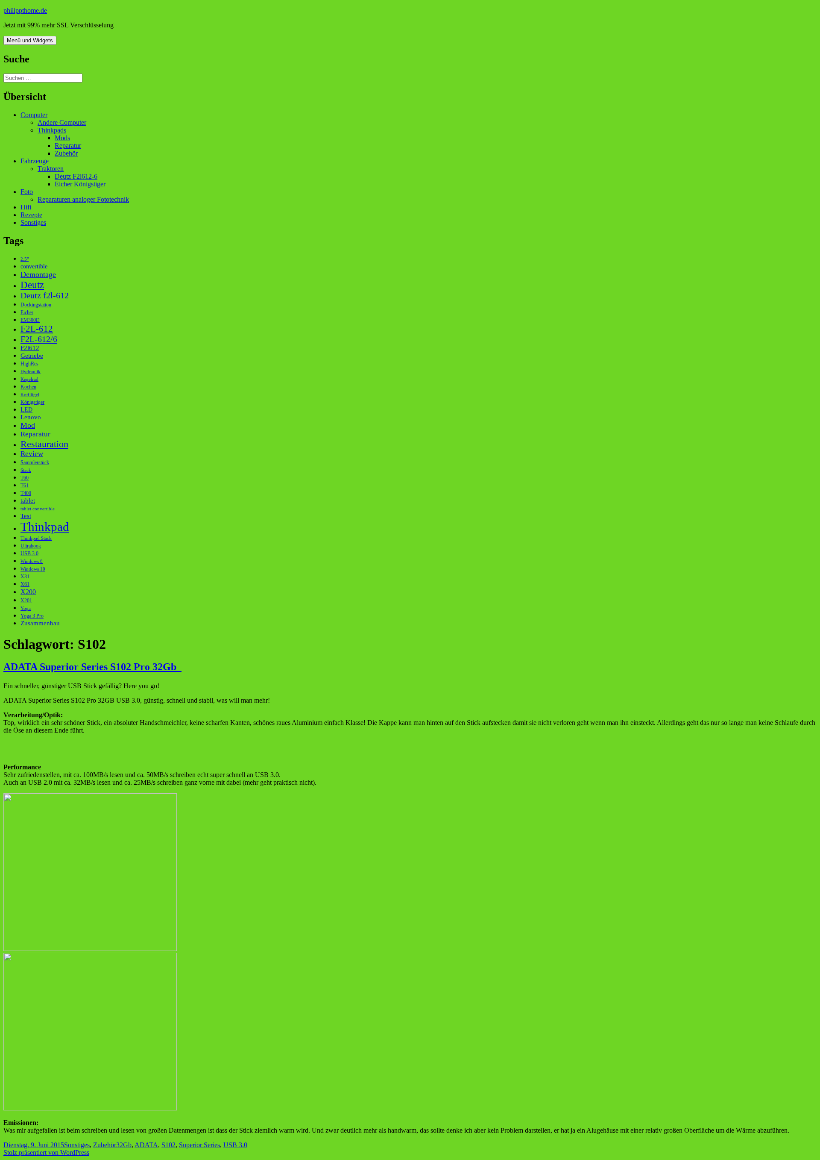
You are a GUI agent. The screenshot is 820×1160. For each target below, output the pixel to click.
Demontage (38, 274)
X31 (24, 577)
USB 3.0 (29, 553)
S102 (168, 1144)
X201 (26, 601)
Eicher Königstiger (80, 184)
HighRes (29, 364)
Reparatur (68, 145)
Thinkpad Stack (36, 538)
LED (26, 409)
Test (25, 515)
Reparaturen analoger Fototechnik (83, 199)
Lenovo (30, 417)
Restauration (44, 444)
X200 (28, 592)
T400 (25, 493)
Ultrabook (30, 546)
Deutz (32, 284)
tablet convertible (37, 508)
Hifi (25, 207)
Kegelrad (29, 379)
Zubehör (66, 153)
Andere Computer (62, 122)
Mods (62, 137)
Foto (26, 191)
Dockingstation (35, 305)
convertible (33, 266)
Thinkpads (52, 130)
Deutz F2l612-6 (76, 176)
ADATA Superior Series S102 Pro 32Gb (92, 666)
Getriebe (31, 355)
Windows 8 (31, 561)
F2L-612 (36, 329)
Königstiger (32, 402)
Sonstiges (33, 222)
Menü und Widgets (30, 40)
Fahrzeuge (34, 161)
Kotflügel (29, 394)
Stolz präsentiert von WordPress (46, 1152)
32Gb (124, 1144)
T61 (24, 486)
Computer (33, 114)
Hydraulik (30, 371)
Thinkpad (44, 526)
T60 (24, 478)
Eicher (26, 312)
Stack (25, 470)
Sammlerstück (34, 462)
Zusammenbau (40, 623)
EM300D (30, 320)
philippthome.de (25, 10)
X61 (24, 584)
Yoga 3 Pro (32, 616)
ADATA (146, 1144)
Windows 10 (32, 569)
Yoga (25, 608)
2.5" (24, 259)
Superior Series (199, 1144)
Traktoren (51, 168)
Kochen (28, 387)
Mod (27, 425)
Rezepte (31, 214)
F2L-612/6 (38, 339)
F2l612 (29, 347)
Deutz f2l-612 (44, 295)
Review (31, 454)
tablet (27, 500)
